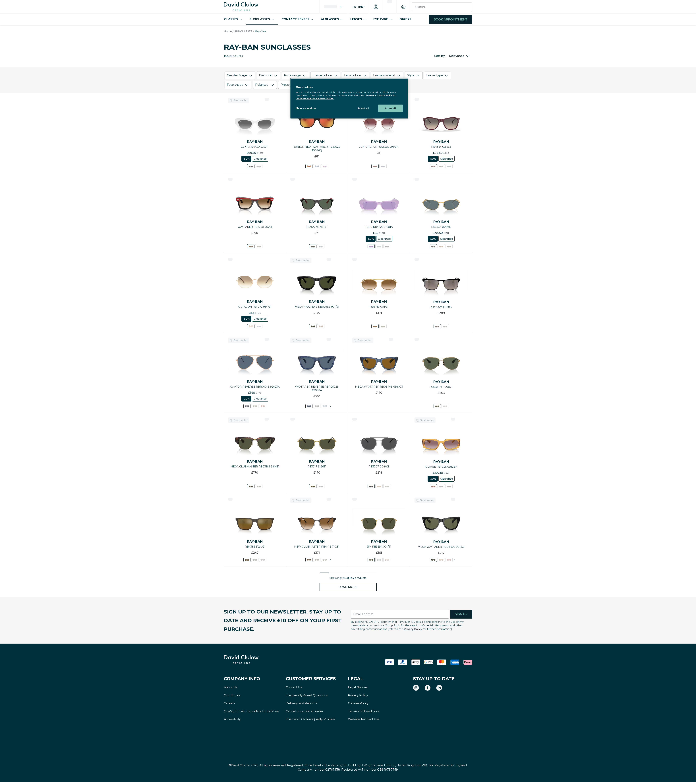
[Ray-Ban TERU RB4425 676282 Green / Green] (378, 246)
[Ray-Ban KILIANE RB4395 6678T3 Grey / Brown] (448, 486)
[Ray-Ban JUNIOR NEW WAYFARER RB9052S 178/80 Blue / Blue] (316, 166)
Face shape (235, 84)
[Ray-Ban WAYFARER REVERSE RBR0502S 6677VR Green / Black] (316, 406)
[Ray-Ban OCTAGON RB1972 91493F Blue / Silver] (258, 326)
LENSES (356, 19)
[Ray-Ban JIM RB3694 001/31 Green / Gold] (371, 560)
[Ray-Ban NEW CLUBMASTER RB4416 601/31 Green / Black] (316, 560)
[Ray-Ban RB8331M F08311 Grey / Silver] (445, 406)
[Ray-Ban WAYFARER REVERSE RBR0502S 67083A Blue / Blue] (308, 406)
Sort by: (439, 56)
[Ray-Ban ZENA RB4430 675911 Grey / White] (250, 166)
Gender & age (237, 75)
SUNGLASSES (260, 19)
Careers (229, 703)
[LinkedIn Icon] (439, 688)
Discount (265, 75)
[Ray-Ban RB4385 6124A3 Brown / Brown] (246, 560)
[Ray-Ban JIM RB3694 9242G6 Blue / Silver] (378, 560)
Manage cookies (306, 108)
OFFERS (405, 19)
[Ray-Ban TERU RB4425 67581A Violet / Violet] (371, 246)
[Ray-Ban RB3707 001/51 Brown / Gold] (378, 486)
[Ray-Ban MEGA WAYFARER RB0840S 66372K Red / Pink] (448, 560)
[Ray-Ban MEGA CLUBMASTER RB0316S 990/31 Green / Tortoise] (250, 486)
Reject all (363, 108)
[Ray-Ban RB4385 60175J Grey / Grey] (262, 560)
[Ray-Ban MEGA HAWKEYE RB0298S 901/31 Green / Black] (312, 326)
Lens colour (352, 75)
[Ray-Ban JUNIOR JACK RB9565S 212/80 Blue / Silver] (383, 166)
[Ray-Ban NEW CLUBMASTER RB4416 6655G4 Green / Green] (324, 560)
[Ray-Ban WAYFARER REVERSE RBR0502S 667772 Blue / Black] (324, 406)
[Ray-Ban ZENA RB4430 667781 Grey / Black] (258, 166)
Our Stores (232, 695)
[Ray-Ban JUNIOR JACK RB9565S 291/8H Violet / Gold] (375, 166)
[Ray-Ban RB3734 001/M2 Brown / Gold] (441, 246)
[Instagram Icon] (416, 688)
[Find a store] (376, 6)
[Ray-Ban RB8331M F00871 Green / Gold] (437, 406)
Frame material (384, 75)
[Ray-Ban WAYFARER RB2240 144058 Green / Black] (258, 246)
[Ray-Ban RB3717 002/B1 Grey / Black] (320, 486)
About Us (230, 687)
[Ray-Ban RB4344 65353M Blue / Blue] (448, 166)
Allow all (390, 108)
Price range (292, 75)
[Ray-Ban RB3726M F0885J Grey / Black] (437, 326)
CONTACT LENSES (295, 19)
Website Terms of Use (363, 719)
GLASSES (231, 19)
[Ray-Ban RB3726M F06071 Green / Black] (445, 326)
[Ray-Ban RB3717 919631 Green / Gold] (312, 486)
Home (228, 31)
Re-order (358, 6)
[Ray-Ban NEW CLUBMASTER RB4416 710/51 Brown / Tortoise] (308, 560)
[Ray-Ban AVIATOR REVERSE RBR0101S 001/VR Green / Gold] (254, 406)
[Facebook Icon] (427, 688)
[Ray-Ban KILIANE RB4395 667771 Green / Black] (441, 486)
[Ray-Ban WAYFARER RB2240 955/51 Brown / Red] (250, 246)
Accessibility (232, 719)
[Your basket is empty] (403, 6)
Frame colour (322, 75)
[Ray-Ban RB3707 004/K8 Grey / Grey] (371, 486)
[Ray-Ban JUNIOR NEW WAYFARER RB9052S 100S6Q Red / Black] (308, 166)
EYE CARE (380, 19)
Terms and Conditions (363, 711)
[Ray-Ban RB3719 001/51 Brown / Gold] (375, 326)
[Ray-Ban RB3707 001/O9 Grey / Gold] (386, 486)
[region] (349, 98)
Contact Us (294, 687)
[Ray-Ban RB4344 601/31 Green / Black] (441, 166)
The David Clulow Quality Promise (310, 719)
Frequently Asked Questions (307, 695)
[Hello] (333, 6)
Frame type (434, 75)
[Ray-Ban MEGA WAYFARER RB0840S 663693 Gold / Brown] (441, 560)
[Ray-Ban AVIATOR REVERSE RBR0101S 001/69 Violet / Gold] (262, 406)
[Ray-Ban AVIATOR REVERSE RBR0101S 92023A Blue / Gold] (246, 406)
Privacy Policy (413, 629)
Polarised (262, 84)
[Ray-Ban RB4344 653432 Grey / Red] (433, 166)
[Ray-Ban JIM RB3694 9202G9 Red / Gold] (386, 560)
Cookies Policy (358, 703)
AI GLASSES (330, 19)
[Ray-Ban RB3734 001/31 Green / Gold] (448, 246)
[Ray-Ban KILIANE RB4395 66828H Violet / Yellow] (433, 486)
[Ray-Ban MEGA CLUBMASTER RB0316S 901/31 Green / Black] (258, 486)
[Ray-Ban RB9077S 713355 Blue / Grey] (320, 246)
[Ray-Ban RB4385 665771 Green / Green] (254, 560)
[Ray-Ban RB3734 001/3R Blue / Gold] (433, 246)
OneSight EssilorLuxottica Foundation (251, 711)
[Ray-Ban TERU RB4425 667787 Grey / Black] (386, 246)
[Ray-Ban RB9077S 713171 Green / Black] (312, 246)
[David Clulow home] (251, 659)
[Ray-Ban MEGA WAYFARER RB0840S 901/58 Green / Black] (433, 560)
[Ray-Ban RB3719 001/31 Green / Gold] (383, 326)
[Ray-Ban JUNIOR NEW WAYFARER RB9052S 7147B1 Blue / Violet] (324, 166)
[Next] (330, 406)
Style (410, 75)
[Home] (241, 6)
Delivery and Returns (301, 703)
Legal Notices (357, 687)
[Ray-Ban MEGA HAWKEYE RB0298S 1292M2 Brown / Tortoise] (320, 326)
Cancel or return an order (304, 711)
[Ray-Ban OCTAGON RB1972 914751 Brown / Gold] (250, 326)
